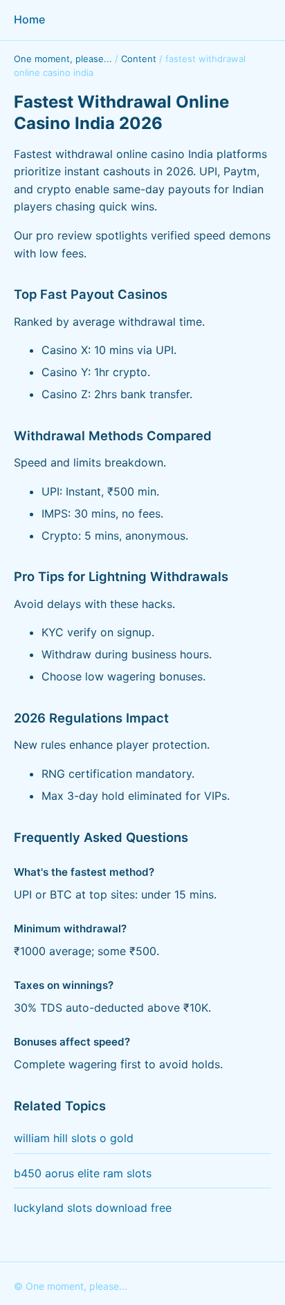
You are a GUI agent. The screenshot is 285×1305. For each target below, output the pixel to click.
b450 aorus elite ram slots (82, 1173)
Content (138, 58)
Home (29, 19)
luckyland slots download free (93, 1208)
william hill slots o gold (74, 1138)
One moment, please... (63, 58)
